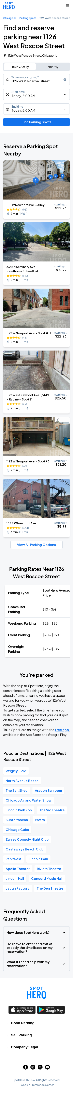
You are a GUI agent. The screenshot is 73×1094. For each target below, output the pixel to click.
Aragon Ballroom (48, 790)
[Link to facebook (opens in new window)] (25, 1068)
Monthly (53, 66)
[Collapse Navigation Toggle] (67, 5)
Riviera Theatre (49, 869)
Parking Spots (27, 18)
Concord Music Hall (46, 878)
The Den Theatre (50, 888)
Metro (40, 820)
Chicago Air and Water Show (29, 800)
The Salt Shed (17, 790)
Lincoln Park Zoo (19, 810)
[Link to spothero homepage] (36, 992)
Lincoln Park (38, 859)
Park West (13, 859)
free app (62, 730)
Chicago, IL (9, 18)
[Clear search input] (65, 79)
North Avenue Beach (22, 781)
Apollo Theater (18, 869)
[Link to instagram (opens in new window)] (32, 1068)
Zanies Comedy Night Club (27, 839)
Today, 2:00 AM (23, 96)
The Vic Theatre (51, 810)
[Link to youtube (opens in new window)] (47, 1068)
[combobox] (36, 79)
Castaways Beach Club (25, 849)
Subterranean (17, 820)
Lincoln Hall (15, 878)
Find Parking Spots (36, 122)
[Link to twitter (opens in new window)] (40, 1068)
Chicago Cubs (17, 829)
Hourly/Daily (20, 66)
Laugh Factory (17, 888)
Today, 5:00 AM (23, 110)
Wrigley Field (16, 771)
